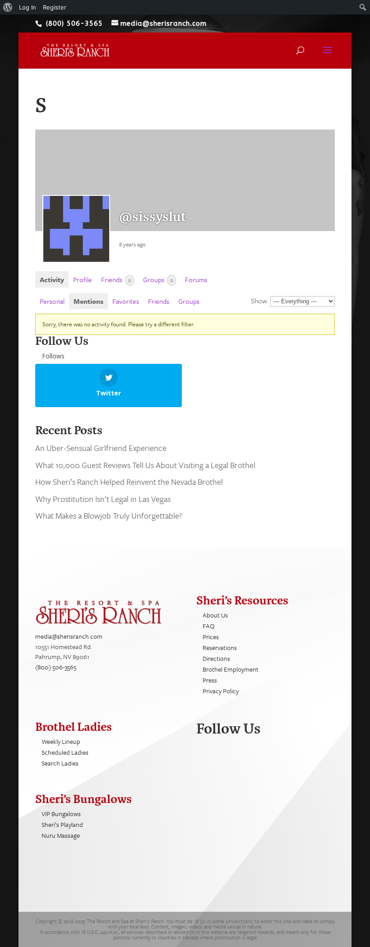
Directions (216, 658)
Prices (211, 636)
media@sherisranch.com (68, 636)
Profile (82, 279)
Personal (52, 301)
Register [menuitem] (54, 7)
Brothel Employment (231, 669)
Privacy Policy (221, 691)
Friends (116, 279)
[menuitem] (8, 7)
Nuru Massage (61, 835)
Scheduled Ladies (65, 752)
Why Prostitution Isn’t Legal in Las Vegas (103, 499)
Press (210, 680)
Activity (52, 279)
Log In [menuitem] (27, 7)
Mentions (88, 301)
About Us (215, 615)
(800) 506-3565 (55, 667)
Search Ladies (60, 763)
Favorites (125, 301)
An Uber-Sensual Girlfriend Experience (100, 448)
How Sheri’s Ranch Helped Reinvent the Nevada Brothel (130, 481)
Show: (259, 301)
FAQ (209, 626)
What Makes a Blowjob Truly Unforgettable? (108, 515)
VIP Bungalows (61, 813)
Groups (158, 279)
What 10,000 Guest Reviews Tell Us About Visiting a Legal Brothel (145, 465)
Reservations (220, 647)
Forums (196, 279)
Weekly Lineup (61, 741)
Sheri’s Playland (62, 824)
